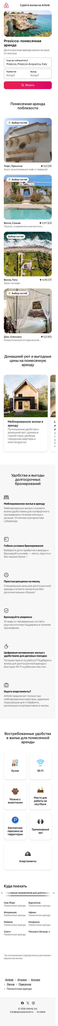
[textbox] (15, 75)
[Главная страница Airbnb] (6, 5)
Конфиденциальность (22, 1011)
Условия (41, 1011)
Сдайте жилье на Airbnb (35, 5)
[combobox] (27, 64)
